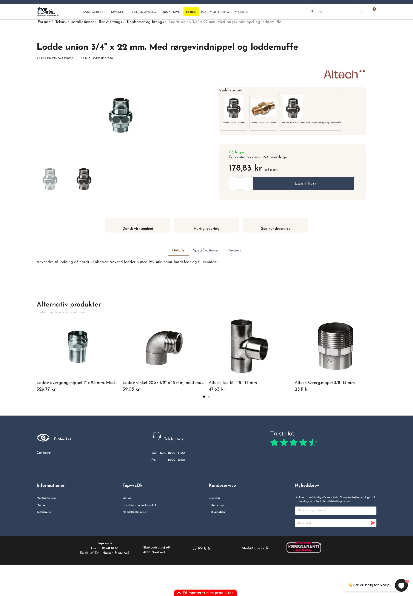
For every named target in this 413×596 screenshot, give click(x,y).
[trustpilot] (293, 439)
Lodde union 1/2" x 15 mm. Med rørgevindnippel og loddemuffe (310, 123)
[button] (303, 183)
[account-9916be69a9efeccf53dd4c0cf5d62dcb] (365, 12)
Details (178, 251)
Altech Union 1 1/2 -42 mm (263, 123)
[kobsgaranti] (304, 547)
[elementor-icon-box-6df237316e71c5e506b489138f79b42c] (138, 222)
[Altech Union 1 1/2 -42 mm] (263, 107)
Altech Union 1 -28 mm (234, 123)
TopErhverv (44, 512)
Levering (214, 498)
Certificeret (44, 452)
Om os (127, 498)
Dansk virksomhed (137, 229)
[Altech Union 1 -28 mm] (233, 107)
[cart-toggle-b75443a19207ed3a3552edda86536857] (372, 12)
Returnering (216, 505)
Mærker (42, 505)
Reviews (234, 251)
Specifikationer (206, 251)
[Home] (77, 11)
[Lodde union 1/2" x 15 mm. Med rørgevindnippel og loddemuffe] (292, 107)
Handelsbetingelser (135, 512)
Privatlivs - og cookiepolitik (140, 505)
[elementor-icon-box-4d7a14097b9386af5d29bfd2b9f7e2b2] (207, 222)
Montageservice (47, 498)
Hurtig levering (206, 229)
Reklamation (217, 512)
